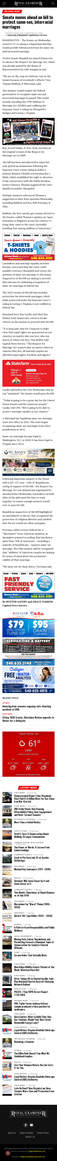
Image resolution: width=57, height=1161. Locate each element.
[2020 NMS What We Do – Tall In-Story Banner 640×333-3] (28, 597)
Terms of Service (26, 1133)
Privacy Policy (43, 1133)
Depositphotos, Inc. (37, 1151)
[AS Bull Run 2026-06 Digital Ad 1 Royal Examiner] (28, 636)
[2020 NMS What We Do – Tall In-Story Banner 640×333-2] (28, 259)
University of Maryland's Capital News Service (27, 35)
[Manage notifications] (7, 1153)
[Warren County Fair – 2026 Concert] (28, 144)
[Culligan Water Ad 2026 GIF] (28, 692)
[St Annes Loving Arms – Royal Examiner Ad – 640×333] (28, 475)
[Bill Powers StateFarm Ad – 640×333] (28, 385)
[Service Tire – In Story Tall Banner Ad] (28, 664)
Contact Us (30, 1136)
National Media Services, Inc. (33, 1157)
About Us (12, 1133)
